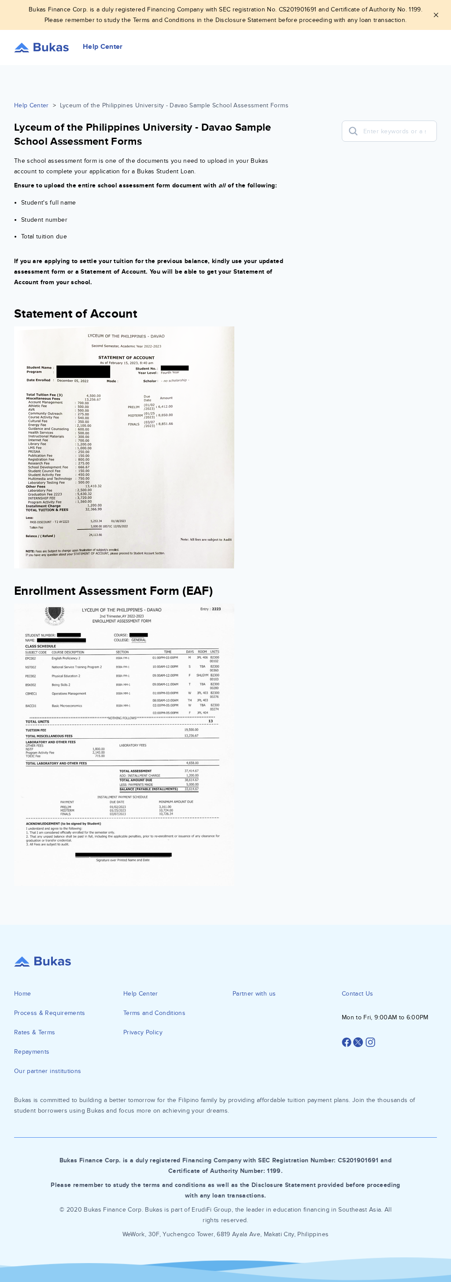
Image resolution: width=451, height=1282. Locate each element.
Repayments (32, 1051)
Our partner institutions (47, 1071)
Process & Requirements (49, 1013)
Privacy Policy (143, 1032)
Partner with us (254, 993)
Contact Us (357, 993)
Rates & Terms (34, 1032)
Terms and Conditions (154, 1013)
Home (22, 993)
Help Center (31, 105)
